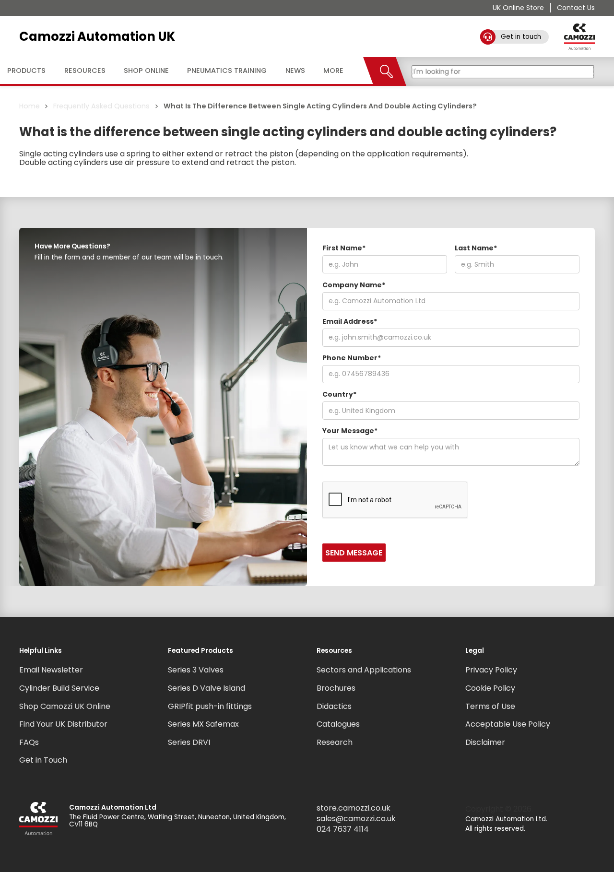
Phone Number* (351, 358)
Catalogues (338, 724)
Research (335, 742)
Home (29, 106)
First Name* (344, 248)
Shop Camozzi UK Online (64, 706)
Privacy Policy (491, 669)
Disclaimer (485, 742)
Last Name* (476, 248)
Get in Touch (43, 760)
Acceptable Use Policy (507, 724)
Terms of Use (490, 706)
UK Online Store (518, 7)
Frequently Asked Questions (101, 106)
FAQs (29, 742)
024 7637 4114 (343, 829)
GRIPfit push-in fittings (210, 706)
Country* (339, 394)
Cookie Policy (490, 688)
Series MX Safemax (203, 724)
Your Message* (350, 431)
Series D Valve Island (206, 688)
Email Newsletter (51, 669)
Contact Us (576, 7)
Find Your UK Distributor (63, 724)
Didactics (334, 706)
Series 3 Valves (196, 669)
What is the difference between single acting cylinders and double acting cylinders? (320, 106)
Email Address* (349, 321)
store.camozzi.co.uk (353, 808)
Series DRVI (189, 742)
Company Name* (353, 285)
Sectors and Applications (364, 669)
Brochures (336, 688)
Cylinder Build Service (59, 688)
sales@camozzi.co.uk (356, 818)
